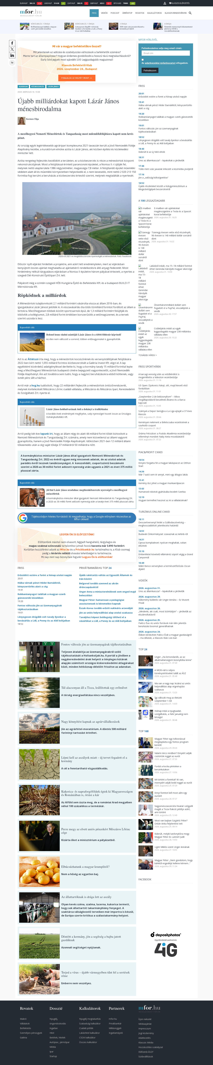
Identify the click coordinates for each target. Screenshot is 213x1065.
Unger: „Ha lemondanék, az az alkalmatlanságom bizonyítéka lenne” (173, 658)
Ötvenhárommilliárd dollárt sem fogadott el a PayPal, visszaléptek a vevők (172, 308)
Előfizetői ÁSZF (145, 1051)
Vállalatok (25, 1023)
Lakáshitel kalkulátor (89, 1032)
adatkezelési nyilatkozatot (160, 62)
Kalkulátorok (154, 13)
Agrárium (23, 86)
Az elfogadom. (165, 62)
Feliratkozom (150, 70)
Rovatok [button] (140, 13)
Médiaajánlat (145, 1023)
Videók (104, 13)
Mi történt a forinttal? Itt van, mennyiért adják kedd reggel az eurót (173, 781)
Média (53, 1046)
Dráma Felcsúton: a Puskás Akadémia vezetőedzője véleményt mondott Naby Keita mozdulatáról (164, 435)
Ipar (51, 1051)
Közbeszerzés (37, 86)
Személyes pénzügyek (31, 1032)
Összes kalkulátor (88, 1042)
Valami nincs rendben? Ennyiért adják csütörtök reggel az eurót (173, 755)
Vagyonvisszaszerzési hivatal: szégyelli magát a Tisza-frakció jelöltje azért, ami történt (174, 809)
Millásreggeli (115, 1028)
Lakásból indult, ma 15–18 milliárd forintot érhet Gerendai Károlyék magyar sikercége (171, 267)
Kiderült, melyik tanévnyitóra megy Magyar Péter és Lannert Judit (172, 835)
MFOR (30, 13)
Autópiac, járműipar (60, 1042)
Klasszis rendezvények (176, 13)
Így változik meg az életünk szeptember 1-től (168, 699)
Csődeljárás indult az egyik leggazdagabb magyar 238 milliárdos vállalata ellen (172, 331)
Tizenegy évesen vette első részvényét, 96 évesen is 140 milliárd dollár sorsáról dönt (171, 235)
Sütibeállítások (145, 1056)
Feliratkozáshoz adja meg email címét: (162, 48)
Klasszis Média (145, 1042)
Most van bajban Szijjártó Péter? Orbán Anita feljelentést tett (171, 822)
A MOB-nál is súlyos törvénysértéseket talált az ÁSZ (170, 672)
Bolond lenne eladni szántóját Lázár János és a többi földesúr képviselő (83, 334)
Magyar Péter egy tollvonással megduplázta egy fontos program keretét (172, 741)
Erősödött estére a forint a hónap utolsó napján (45, 575)
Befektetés (25, 1028)
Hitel (52, 1032)
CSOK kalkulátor (87, 1037)
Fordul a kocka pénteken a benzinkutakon (168, 768)
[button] (165, 3)
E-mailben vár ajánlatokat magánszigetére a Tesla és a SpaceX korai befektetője (172, 211)
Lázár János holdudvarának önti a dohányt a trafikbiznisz (77, 409)
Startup (53, 1056)
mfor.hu (113, 1018)
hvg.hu (35, 385)
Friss (94, 13)
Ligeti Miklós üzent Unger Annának (172, 846)
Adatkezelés (144, 1037)
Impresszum (144, 1028)
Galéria (23, 1037)
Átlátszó (33, 359)
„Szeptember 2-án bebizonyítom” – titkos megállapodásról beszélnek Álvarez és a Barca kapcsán (161, 399)
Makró (23, 1018)
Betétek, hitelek (57, 1037)
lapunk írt (46, 433)
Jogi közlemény (146, 1033)
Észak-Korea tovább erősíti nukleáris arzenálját (106, 608)
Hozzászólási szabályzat (150, 1047)
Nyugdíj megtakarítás (90, 1018)
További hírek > (147, 355)
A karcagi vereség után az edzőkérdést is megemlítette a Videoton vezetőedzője (158, 376)
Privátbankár (115, 1023)
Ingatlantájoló (116, 1032)
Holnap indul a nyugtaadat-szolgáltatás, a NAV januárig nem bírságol (171, 714)
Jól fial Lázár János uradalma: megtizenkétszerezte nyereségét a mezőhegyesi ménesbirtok (86, 491)
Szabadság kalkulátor (90, 1023)
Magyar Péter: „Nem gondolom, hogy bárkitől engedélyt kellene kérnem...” (174, 862)
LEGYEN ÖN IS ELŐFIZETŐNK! (77, 534)
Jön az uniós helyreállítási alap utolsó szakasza (106, 612)
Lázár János (53, 86)
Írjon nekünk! (144, 1019)
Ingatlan (54, 1028)
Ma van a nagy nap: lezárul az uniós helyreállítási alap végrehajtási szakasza (172, 686)
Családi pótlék (86, 1028)
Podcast (115, 13)
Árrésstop (127, 13)
